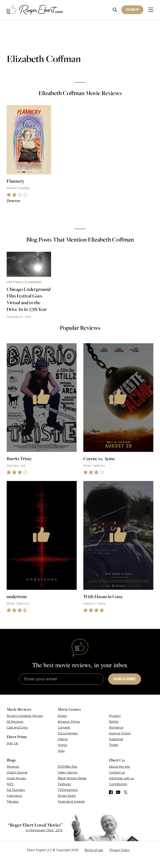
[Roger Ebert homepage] (35, 10)
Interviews (14, 796)
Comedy (64, 727)
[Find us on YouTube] (118, 792)
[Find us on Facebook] (111, 792)
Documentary (68, 733)
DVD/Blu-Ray (67, 767)
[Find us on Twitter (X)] (126, 792)
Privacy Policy (120, 850)
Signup (132, 10)
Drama (63, 739)
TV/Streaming (68, 790)
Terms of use (93, 850)
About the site (119, 767)
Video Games (67, 772)
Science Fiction (120, 733)
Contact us (117, 772)
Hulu (61, 751)
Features (64, 784)
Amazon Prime (69, 722)
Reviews (13, 767)
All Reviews (15, 722)
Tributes (12, 801)
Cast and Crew (17, 727)
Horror (62, 745)
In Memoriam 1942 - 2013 (44, 830)
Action (62, 716)
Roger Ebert (67, 796)
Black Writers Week (72, 778)
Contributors (118, 784)
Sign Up (12, 743)
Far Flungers (16, 790)
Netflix (114, 722)
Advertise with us (121, 778)
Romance (116, 727)
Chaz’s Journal (17, 772)
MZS (10, 784)
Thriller (113, 745)
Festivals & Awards (71, 801)
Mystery (115, 716)
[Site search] (115, 10)
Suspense (116, 739)
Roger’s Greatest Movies (25, 716)
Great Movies (16, 778)
